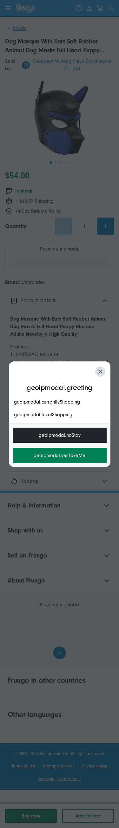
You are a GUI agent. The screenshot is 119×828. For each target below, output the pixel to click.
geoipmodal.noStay (60, 435)
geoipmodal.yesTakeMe (59, 455)
